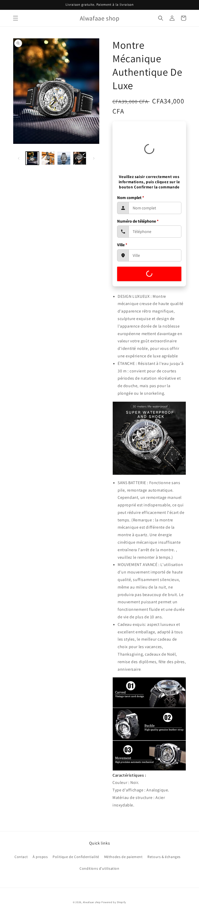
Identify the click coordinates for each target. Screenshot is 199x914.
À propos (40, 856)
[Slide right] (94, 158)
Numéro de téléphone (138, 221)
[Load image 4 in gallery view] (79, 158)
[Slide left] (18, 158)
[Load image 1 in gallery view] (32, 158)
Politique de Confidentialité (76, 856)
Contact (21, 856)
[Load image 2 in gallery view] (48, 158)
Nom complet (130, 197)
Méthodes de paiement (123, 856)
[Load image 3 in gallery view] (63, 158)
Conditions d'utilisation (99, 868)
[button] (15, 18)
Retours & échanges (164, 856)
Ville (122, 244)
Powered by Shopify (113, 902)
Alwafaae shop (92, 902)
